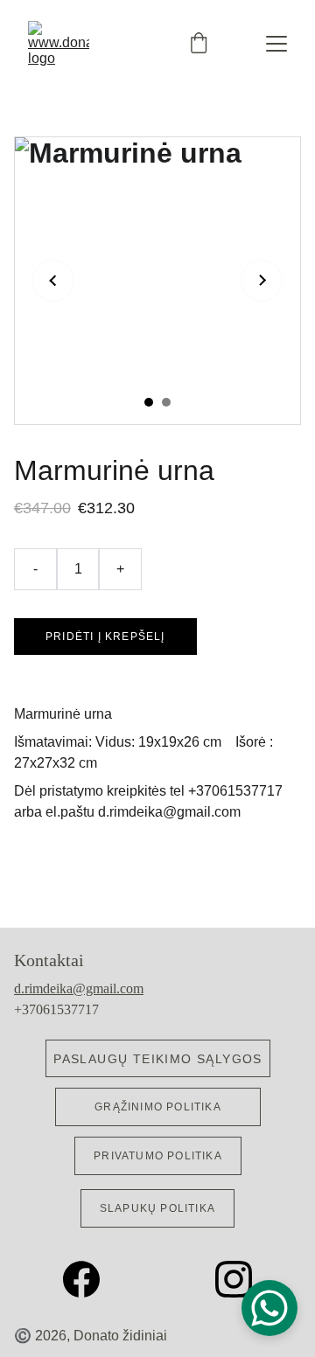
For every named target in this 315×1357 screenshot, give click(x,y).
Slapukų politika (157, 1208)
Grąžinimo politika (157, 1107)
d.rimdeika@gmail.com (79, 988)
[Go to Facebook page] (90, 1279)
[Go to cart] (198, 44)
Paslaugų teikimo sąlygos (157, 1059)
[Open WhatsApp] (270, 1308)
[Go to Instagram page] (233, 1279)
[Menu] (276, 44)
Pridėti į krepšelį (105, 636)
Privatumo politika (158, 1156)
